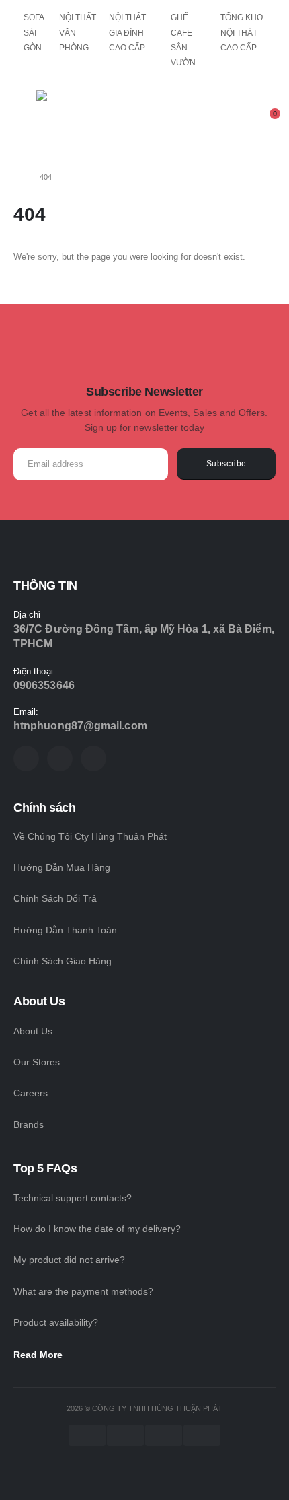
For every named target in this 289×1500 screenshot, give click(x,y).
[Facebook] (26, 758)
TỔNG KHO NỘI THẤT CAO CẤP (241, 32)
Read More (39, 1354)
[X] (60, 758)
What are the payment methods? (83, 1291)
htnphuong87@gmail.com (80, 725)
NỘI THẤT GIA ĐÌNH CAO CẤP (127, 32)
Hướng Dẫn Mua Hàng (61, 867)
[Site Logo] (73, 122)
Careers (30, 1092)
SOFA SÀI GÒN (34, 32)
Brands (28, 1124)
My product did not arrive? (69, 1259)
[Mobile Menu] (22, 119)
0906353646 (44, 685)
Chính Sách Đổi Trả (55, 898)
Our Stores (36, 1062)
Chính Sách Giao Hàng (62, 961)
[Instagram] (93, 758)
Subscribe (226, 463)
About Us (32, 1031)
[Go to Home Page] (17, 177)
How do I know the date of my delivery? (97, 1228)
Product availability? (55, 1322)
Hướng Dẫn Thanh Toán (65, 930)
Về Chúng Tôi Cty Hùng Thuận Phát (90, 836)
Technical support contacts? (72, 1197)
